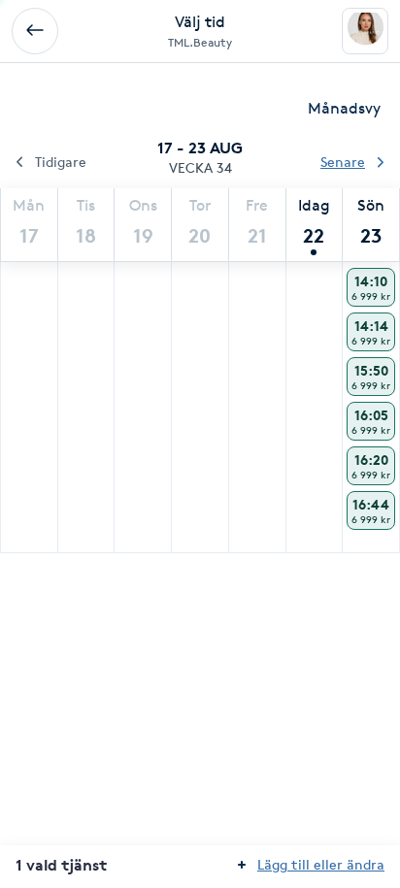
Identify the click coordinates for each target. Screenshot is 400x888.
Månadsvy (344, 108)
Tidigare (60, 161)
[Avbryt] (35, 31)
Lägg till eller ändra (320, 864)
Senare (342, 161)
